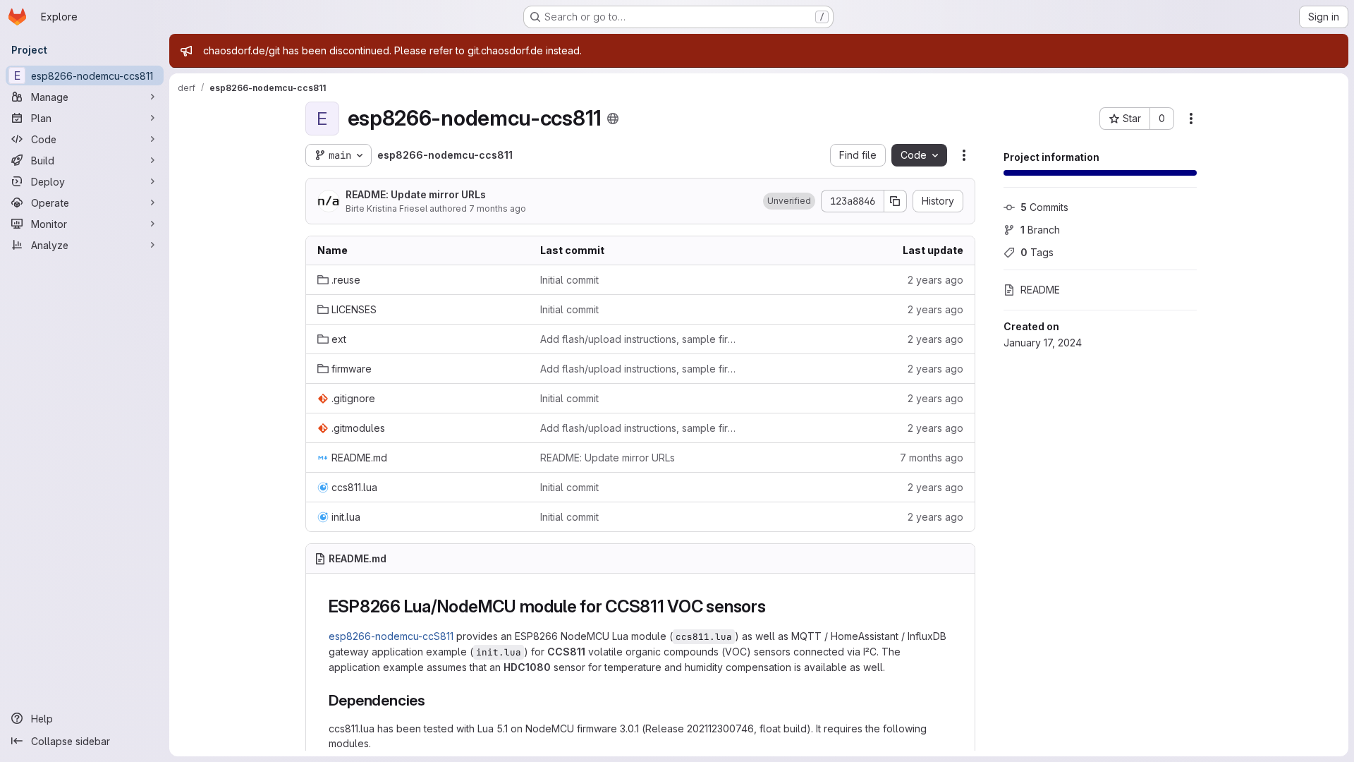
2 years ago (935, 280)
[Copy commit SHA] (895, 201)
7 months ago (497, 208)
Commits (1044, 207)
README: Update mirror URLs (416, 194)
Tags (1037, 252)
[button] (789, 201)
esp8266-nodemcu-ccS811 (391, 636)
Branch (1040, 230)
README (1040, 290)
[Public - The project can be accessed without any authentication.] (612, 118)
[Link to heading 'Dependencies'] (433, 700)
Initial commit (569, 280)
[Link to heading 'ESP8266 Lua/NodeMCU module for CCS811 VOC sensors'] (775, 606)
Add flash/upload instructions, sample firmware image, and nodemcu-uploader (640, 339)
